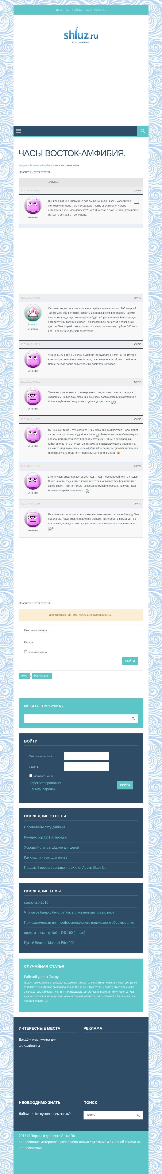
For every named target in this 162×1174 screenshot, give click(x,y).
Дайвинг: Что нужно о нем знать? (45, 1114)
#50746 (137, 466)
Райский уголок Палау (41, 977)
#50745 (137, 419)
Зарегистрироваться (45, 783)
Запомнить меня (37, 652)
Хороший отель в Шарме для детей (51, 847)
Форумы (23, 165)
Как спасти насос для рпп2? (46, 857)
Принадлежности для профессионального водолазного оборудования (79, 922)
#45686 (137, 190)
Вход (24, 675)
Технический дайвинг (41, 165)
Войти (130, 661)
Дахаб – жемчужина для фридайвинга (38, 1042)
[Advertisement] (90, 85)
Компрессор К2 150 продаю (45, 837)
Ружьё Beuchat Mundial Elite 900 (49, 943)
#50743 (137, 344)
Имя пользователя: (35, 630)
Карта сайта (74, 10)
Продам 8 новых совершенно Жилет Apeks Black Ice (65, 867)
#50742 (137, 297)
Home (59, 10)
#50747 (137, 503)
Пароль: (29, 642)
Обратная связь (95, 10)
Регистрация (41, 675)
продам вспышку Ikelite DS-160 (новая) (54, 932)
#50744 (137, 382)
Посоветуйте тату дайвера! (45, 827)
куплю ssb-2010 (36, 902)
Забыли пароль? (42, 789)
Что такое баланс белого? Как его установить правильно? (69, 912)
